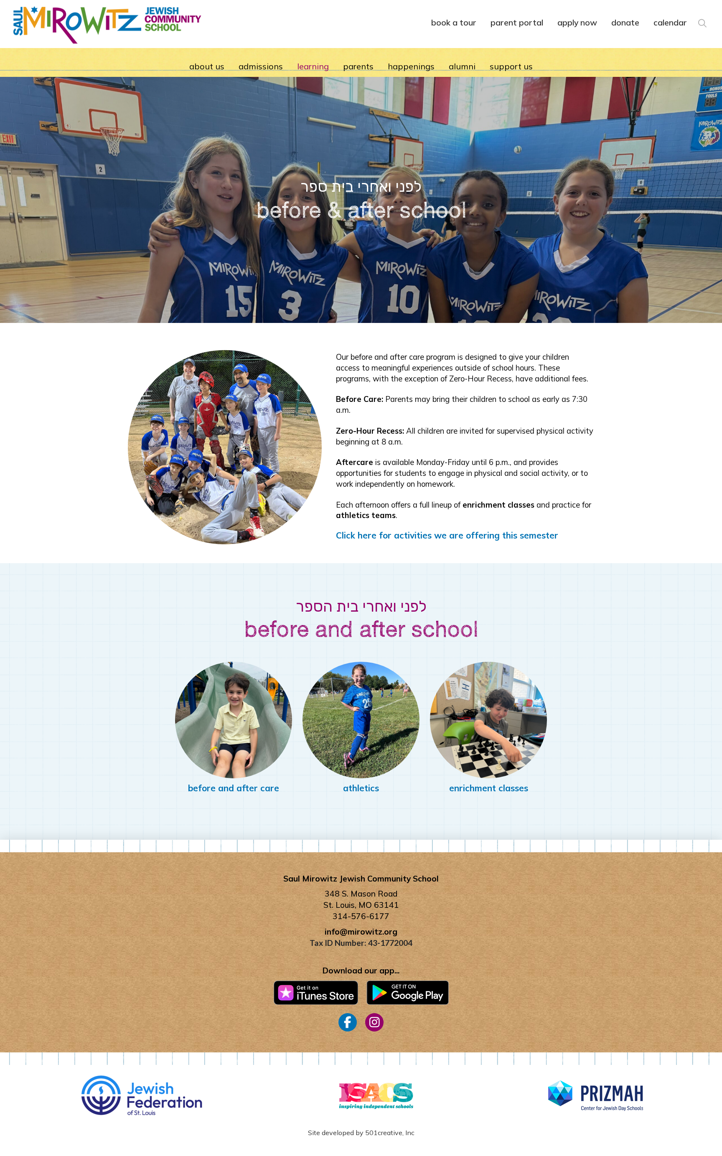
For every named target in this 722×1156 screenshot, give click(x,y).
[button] (701, 22)
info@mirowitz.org (361, 932)
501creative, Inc (389, 1132)
